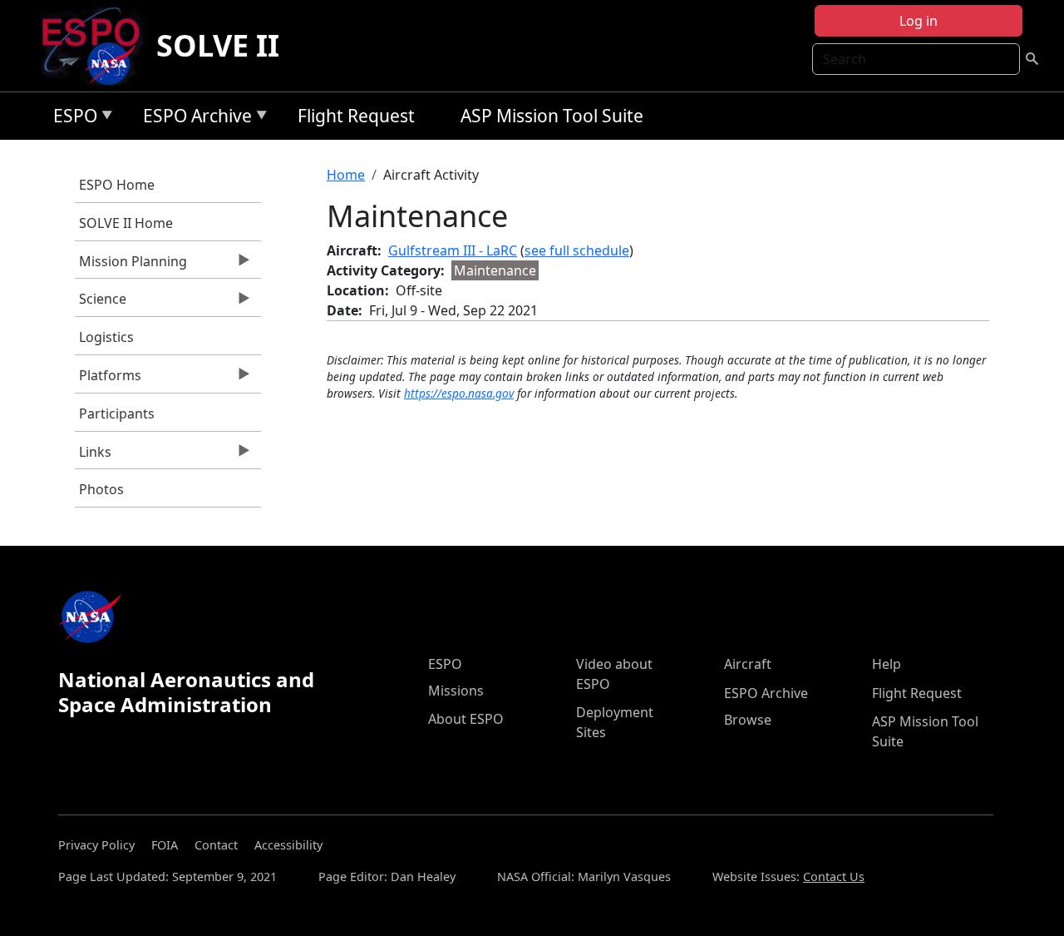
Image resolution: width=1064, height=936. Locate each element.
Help (886, 664)
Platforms (108, 379)
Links (93, 456)
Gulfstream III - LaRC (452, 250)
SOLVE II (217, 45)
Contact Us (833, 876)
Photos (101, 489)
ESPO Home (117, 185)
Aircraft (747, 664)
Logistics (106, 337)
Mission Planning (131, 265)
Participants (117, 413)
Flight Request (356, 115)
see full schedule (577, 250)
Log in (918, 21)
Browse (747, 720)
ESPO (71, 118)
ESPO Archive (193, 118)
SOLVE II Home (126, 223)
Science (100, 303)
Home (346, 175)
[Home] (97, 45)
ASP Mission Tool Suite (552, 115)
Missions (456, 690)
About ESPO (466, 719)
